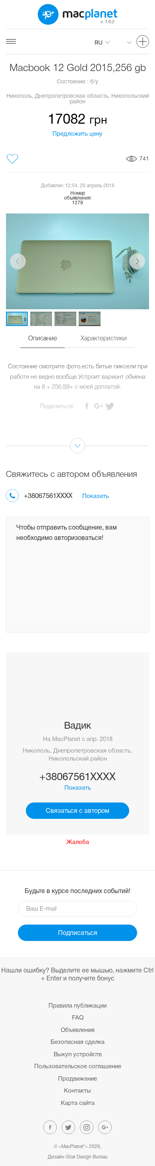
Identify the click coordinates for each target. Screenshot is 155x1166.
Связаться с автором (77, 811)
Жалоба (77, 842)
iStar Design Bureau (87, 1157)
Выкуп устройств (78, 1054)
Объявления (78, 1030)
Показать (95, 496)
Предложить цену (77, 134)
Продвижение (77, 1079)
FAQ (77, 1018)
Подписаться (77, 933)
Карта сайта (78, 1103)
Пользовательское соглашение (77, 1066)
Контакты (77, 1091)
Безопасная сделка (77, 1042)
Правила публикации (77, 1006)
